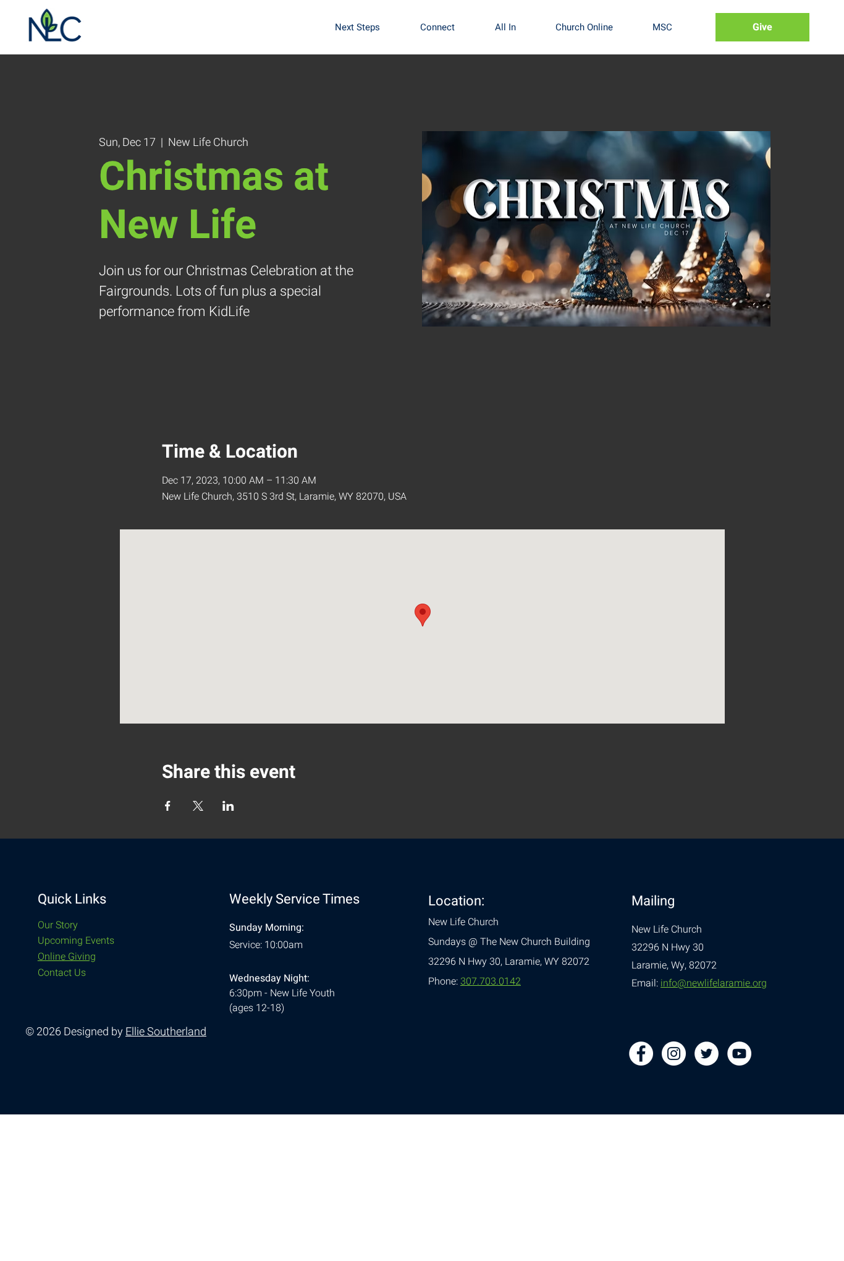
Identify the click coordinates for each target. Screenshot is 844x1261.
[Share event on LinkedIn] (228, 806)
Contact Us (62, 972)
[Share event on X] (198, 806)
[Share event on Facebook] (168, 806)
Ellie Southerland (165, 1032)
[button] (368, 27)
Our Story (58, 925)
